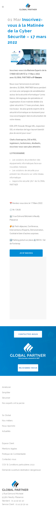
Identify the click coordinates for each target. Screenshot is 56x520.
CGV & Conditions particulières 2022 (18, 465)
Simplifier (6, 392)
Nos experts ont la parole (13, 403)
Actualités (6, 431)
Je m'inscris (26, 253)
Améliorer (6, 387)
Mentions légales (9, 449)
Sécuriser (6, 398)
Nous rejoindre (8, 426)
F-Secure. (37, 77)
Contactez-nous (28, 334)
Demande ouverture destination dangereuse (21, 470)
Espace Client (8, 443)
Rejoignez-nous (28, 368)
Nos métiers (7, 420)
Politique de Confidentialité (14, 454)
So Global (6, 415)
